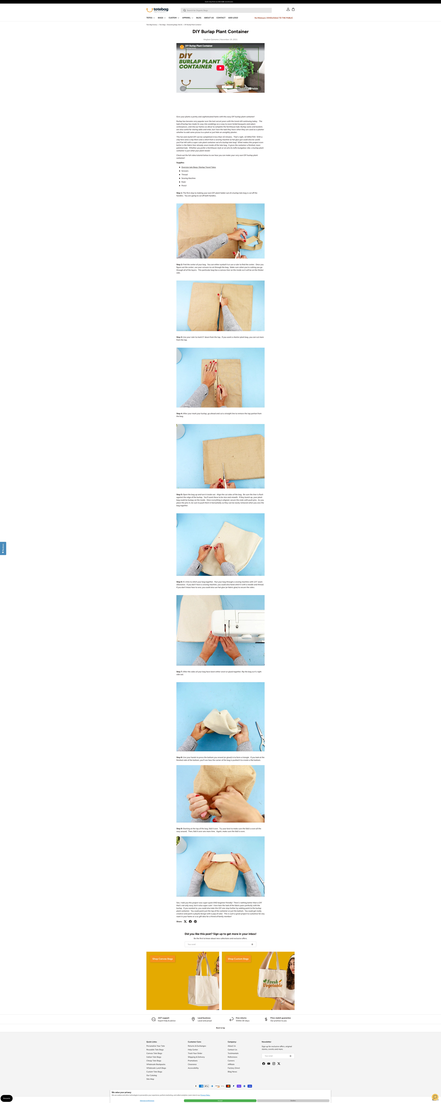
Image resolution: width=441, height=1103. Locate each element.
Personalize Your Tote (155, 1046)
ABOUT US (209, 18)
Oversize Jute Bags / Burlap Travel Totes (198, 167)
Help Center (193, 1049)
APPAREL (186, 18)
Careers (231, 1061)
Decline (293, 1101)
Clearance (192, 1064)
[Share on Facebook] (190, 921)
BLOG (198, 18)
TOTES (149, 18)
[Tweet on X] (185, 921)
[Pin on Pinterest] (195, 921)
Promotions (193, 1061)
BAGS (160, 18)
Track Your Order (195, 1053)
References (232, 1057)
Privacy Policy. (205, 1095)
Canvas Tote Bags (154, 1053)
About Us (232, 1046)
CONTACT (220, 18)
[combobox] (226, 10)
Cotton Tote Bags (153, 1057)
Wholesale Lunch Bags (156, 1068)
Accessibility (193, 1068)
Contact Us (232, 1049)
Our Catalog (151, 1075)
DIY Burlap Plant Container (192, 24)
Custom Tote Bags (154, 1071)
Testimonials (233, 1053)
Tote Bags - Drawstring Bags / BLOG (170, 24)
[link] (288, 9)
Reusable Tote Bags (155, 1049)
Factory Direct (234, 1068)
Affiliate (231, 1064)
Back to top (220, 1028)
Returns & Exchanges (197, 1046)
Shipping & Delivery (196, 1057)
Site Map (150, 1079)
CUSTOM (173, 18)
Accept (220, 1101)
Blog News (232, 1072)
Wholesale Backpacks (155, 1064)
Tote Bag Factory (151, 24)
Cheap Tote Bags (153, 1060)
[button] (435, 1097)
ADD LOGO (233, 18)
